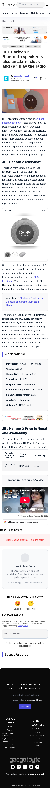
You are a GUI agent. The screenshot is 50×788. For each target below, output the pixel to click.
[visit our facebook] (25, 767)
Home (5, 13)
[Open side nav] (47, 4)
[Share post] (46, 78)
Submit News (37, 729)
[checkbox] (9, 700)
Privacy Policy (23, 626)
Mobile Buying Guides (7, 734)
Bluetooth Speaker (33, 46)
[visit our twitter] (31, 767)
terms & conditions (33, 700)
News (14, 13)
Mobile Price (37, 13)
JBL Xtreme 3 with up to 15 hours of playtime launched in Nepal (24, 301)
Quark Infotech (37, 774)
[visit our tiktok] (37, 767)
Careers (37, 732)
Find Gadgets (10, 747)
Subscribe (25, 706)
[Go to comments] (35, 78)
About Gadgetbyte (37, 735)
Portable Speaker (16, 46)
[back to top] (45, 782)
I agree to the (27, 700)
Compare (10, 744)
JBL (12, 21)
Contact (37, 745)
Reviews (23, 13)
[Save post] (41, 79)
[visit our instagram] (19, 767)
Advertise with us (36, 739)
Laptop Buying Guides (7, 740)
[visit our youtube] (13, 767)
